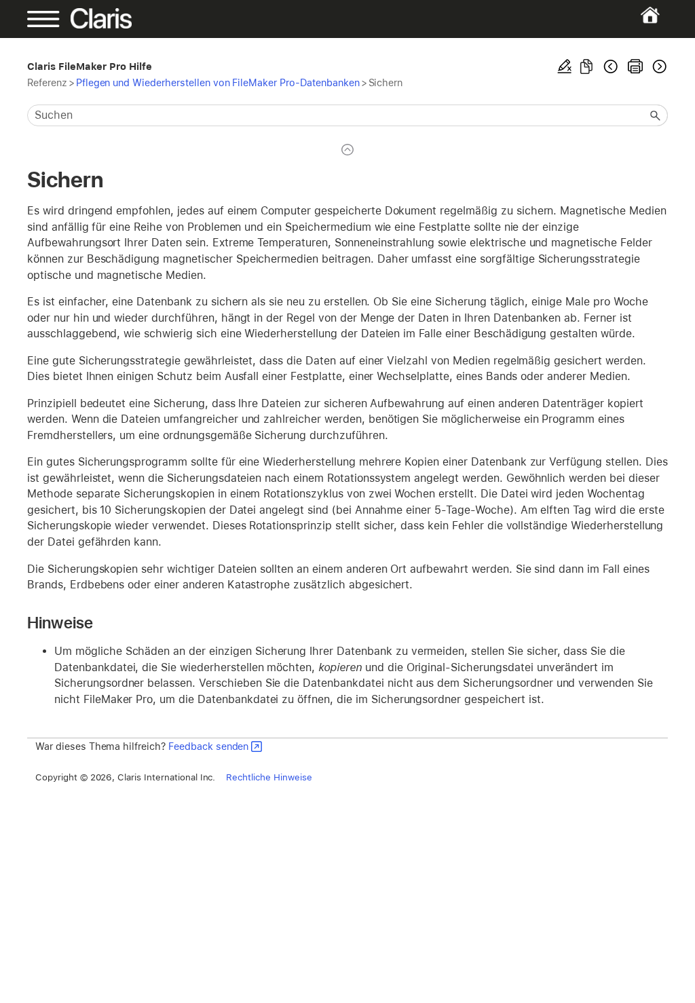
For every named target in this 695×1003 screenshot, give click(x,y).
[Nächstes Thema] (658, 66)
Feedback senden (208, 746)
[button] (655, 115)
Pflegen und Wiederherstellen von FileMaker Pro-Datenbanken (218, 82)
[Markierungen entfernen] (565, 66)
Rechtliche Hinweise (269, 777)
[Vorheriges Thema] (611, 66)
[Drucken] (635, 66)
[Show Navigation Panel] (58, 19)
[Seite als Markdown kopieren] (586, 66)
